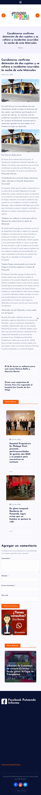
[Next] (34, 645)
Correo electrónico (8, 585)
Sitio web (4, 595)
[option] (20, 666)
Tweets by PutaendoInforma (10, 764)
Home (20, 48)
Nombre (4, 576)
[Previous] (31, 645)
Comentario (6, 558)
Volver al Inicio (21, 791)
